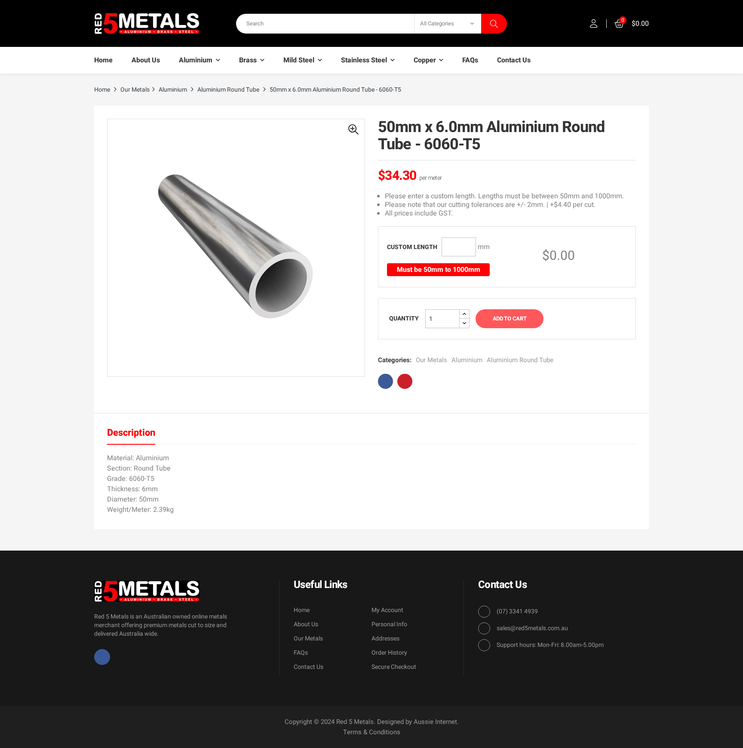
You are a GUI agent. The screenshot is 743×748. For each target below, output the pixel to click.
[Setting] (593, 23)
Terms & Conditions (371, 732)
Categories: (394, 360)
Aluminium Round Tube (520, 360)
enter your (412, 247)
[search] (494, 24)
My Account (387, 610)
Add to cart (509, 318)
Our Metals (431, 360)
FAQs (301, 652)
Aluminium (466, 360)
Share (385, 381)
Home (302, 610)
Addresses (385, 638)
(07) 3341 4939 (517, 611)
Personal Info (389, 624)
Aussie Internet (435, 721)
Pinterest (404, 381)
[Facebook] (102, 657)
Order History (389, 652)
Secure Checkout (394, 666)
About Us (306, 624)
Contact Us (308, 666)
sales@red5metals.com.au (532, 628)
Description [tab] (131, 433)
